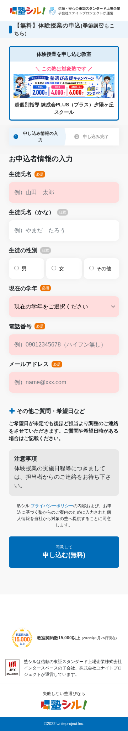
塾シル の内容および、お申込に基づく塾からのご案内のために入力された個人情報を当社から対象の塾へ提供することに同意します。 (64, 515)
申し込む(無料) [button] (64, 551)
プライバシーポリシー (52, 505)
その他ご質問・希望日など (51, 411)
